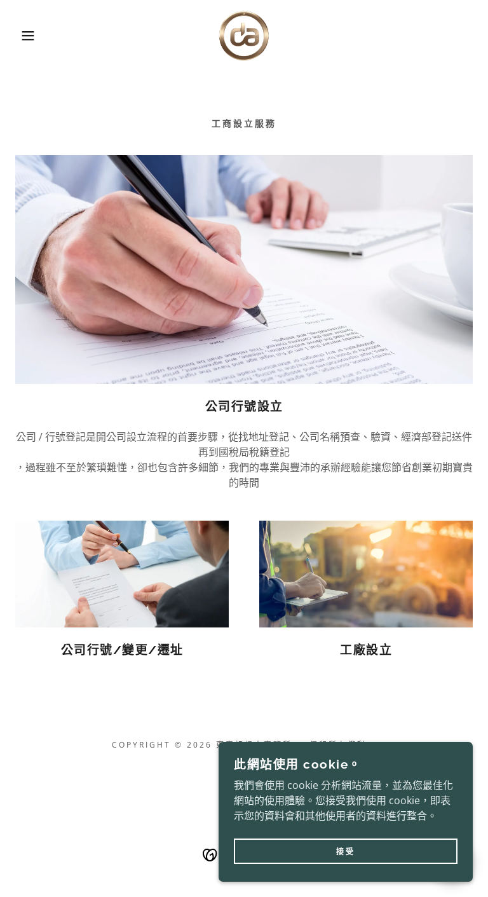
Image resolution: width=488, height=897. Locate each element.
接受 (345, 851)
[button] (24, 35)
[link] (244, 35)
